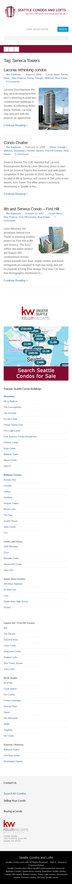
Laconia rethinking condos (25, 70)
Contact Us (10, 783)
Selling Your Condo (15, 800)
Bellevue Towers (12, 749)
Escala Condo (10, 419)
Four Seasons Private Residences (20, 436)
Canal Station (10, 688)
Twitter (17, 49)
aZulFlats (8, 683)
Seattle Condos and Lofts (36, 857)
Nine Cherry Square (13, 663)
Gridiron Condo (11, 442)
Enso (6, 552)
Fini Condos (9, 694)
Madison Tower (11, 454)
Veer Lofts (9, 570)
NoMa (6, 724)
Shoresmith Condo (13, 564)
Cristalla (8, 485)
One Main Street (12, 755)
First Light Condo (12, 430)
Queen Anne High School (16, 601)
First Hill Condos (53, 150)
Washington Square (13, 761)
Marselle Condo (11, 558)
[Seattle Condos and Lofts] (36, 16)
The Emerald (10, 413)
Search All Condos (15, 793)
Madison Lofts (10, 657)
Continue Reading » (16, 125)
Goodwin (8, 497)
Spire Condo (10, 527)
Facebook (6, 49)
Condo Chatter (16, 142)
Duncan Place (10, 706)
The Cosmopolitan (12, 407)
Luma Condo (10, 645)
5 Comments (21, 154)
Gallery (7, 491)
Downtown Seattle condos (54, 871)
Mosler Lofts (10, 509)
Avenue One (10, 480)
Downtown (9, 396)
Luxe (6, 595)
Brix (6, 628)
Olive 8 (7, 466)
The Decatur (10, 634)
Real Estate (61, 78)
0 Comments (13, 81)
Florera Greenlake (12, 700)
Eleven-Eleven (11, 639)
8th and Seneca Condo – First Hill (31, 209)
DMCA (53, 862)
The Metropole (11, 718)
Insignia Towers (11, 503)
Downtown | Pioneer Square (29, 150)
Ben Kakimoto (13, 74)
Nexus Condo (10, 460)
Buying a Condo (13, 811)
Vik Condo (9, 736)
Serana (7, 607)
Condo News (53, 74)
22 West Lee (10, 589)
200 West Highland (13, 584)
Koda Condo (10, 448)
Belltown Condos (12, 475)
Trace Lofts (9, 669)
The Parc (8, 515)
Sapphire (8, 730)
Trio (5, 533)
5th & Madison (11, 401)
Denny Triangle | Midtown (40, 78)
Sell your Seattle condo (47, 877)
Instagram (11, 49)
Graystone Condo (12, 651)
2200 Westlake (11, 546)
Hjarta (6, 712)
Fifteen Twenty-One (13, 425)
